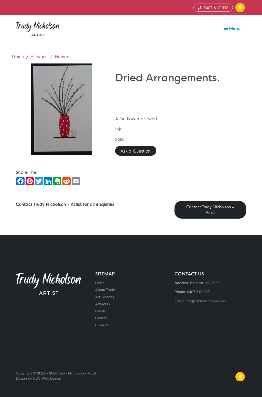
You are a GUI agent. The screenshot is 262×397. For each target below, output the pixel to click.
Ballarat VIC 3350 (205, 282)
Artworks (39, 56)
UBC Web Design (47, 378)
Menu (234, 28)
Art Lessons (104, 296)
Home (18, 56)
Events (100, 310)
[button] (240, 7)
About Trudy (105, 289)
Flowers (62, 56)
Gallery (101, 317)
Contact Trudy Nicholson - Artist (210, 210)
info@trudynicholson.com (206, 300)
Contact (101, 325)
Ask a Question (136, 150)
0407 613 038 (214, 7)
